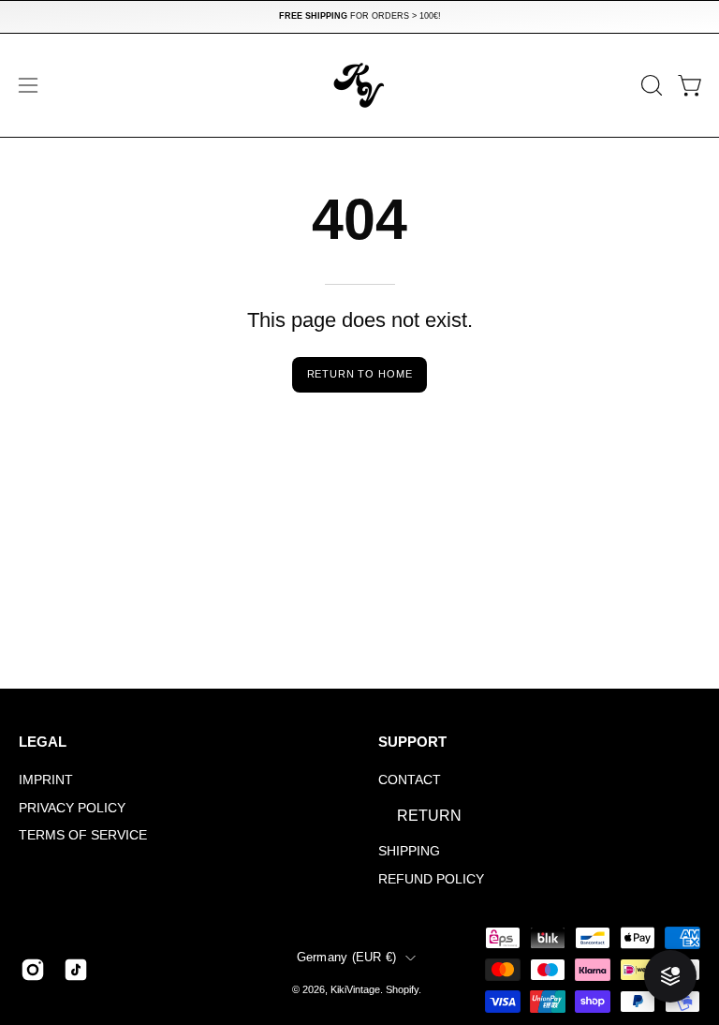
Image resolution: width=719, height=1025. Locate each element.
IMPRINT (46, 779)
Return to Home (360, 373)
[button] (650, 85)
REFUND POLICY (431, 878)
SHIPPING (409, 850)
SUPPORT (412, 742)
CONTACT (409, 779)
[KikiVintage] (359, 85)
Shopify (402, 989)
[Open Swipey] (670, 976)
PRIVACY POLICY (72, 807)
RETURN (429, 816)
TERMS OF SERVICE (83, 835)
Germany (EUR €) (347, 957)
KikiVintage (355, 989)
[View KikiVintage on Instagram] (33, 970)
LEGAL (42, 742)
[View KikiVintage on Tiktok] (76, 970)
